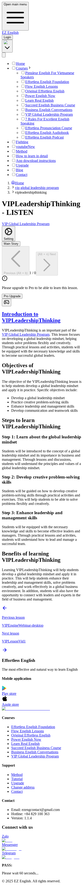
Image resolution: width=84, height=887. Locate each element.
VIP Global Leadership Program (25, 334)
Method (17, 775)
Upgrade (17, 783)
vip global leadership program (37, 188)
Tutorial (17, 779)
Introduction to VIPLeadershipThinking (31, 317)
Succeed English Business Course (36, 748)
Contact (17, 791)
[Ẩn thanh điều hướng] (4, 54)
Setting (8, 239)
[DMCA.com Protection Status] (42, 709)
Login (7, 37)
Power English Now (26, 739)
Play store (9, 693)
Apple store (10, 704)
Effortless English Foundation (33, 727)
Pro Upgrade (12, 296)
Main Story (11, 243)
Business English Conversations (34, 752)
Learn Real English (25, 744)
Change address (23, 787)
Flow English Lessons (27, 731)
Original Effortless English (30, 735)
